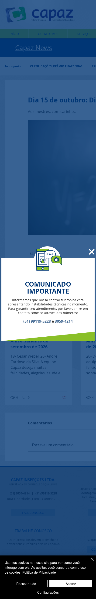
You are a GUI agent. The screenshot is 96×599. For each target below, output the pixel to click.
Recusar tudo (26, 583)
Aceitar (71, 583)
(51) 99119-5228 (37, 321)
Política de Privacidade (39, 572)
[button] (92, 252)
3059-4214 (64, 321)
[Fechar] (89, 562)
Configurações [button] (48, 592)
